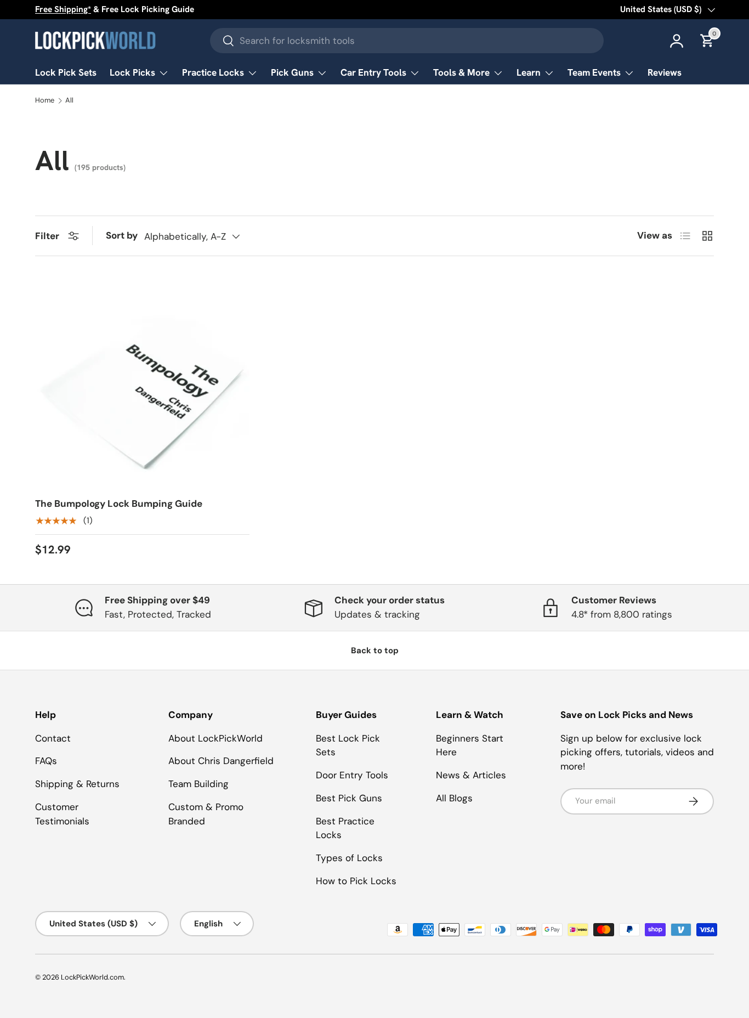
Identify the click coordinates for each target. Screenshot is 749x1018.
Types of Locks (349, 858)
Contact (53, 738)
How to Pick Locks (356, 881)
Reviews (665, 72)
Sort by (122, 235)
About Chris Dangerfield (221, 761)
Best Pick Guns (349, 798)
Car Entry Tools (373, 72)
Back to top (375, 650)
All (69, 100)
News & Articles (471, 775)
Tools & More (461, 72)
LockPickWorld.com (92, 977)
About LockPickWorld (215, 738)
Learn (529, 72)
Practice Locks (213, 72)
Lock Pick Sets (66, 72)
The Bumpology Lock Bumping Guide (118, 503)
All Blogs (454, 798)
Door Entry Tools (352, 775)
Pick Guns (292, 72)
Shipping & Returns (77, 784)
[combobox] (407, 40)
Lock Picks (132, 72)
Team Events (594, 72)
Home (44, 100)
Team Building (198, 784)
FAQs (46, 761)
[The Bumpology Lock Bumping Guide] (142, 381)
